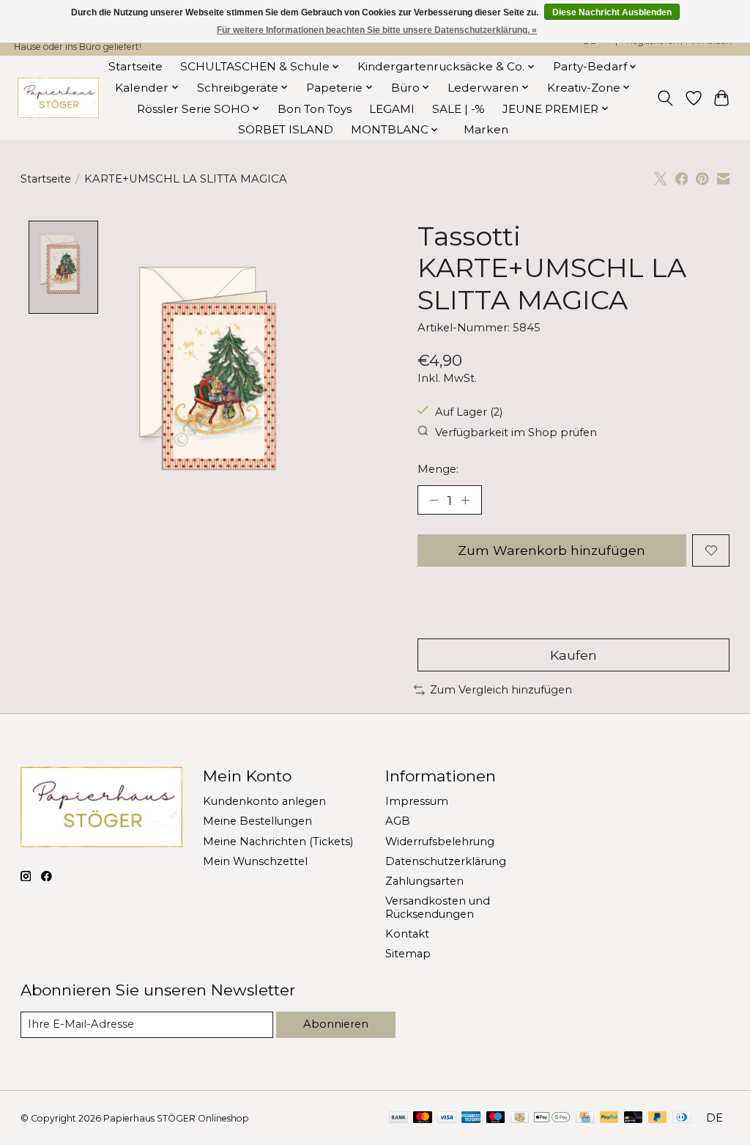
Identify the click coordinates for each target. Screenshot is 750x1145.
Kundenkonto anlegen (264, 801)
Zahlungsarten (424, 881)
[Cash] (519, 1118)
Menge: (437, 469)
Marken (486, 129)
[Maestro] (495, 1118)
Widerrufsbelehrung (439, 841)
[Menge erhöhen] (465, 500)
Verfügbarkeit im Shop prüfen (516, 431)
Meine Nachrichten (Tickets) (278, 841)
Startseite (135, 66)
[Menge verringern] (433, 500)
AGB (397, 821)
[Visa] (446, 1118)
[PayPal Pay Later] (657, 1118)
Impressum (416, 801)
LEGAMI (392, 109)
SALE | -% (458, 109)
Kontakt (407, 933)
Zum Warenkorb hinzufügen (551, 550)
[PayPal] (609, 1118)
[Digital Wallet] (552, 1118)
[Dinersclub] (681, 1118)
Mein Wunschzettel (255, 861)
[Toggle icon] (664, 98)
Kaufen (573, 655)
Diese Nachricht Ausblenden (612, 12)
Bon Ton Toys (315, 109)
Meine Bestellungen (257, 821)
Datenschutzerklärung (445, 861)
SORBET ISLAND (285, 129)
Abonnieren (335, 1024)
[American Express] (470, 1118)
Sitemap (408, 953)
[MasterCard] (422, 1118)
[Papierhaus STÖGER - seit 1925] (58, 98)
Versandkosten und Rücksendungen (437, 907)
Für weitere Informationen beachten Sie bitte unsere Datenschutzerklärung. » (377, 30)
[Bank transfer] (398, 1118)
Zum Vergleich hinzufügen (501, 689)
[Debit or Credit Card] (633, 1118)
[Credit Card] (585, 1118)
